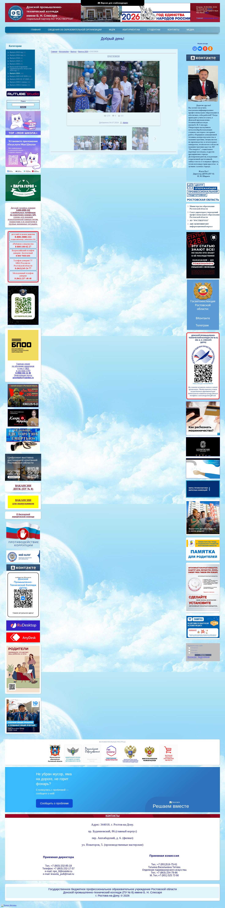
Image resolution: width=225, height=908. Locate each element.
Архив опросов (204, 657)
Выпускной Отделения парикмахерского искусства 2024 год (21, 68)
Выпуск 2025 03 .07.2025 (19, 79)
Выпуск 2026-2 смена (18, 85)
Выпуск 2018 (15, 58)
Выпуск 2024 (15, 73)
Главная (54, 51)
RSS (207, 12)
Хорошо (194, 650)
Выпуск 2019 (15, 61)
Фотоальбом (64, 51)
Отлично (194, 648)
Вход (216, 18)
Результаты (192, 657)
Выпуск (73, 51)
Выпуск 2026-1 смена (18, 82)
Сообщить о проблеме (54, 803)
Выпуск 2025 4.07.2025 (19, 76)
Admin (125, 123)
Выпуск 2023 (15, 64)
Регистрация (208, 18)
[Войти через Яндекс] (205, 48)
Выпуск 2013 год (16, 52)
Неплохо (194, 653)
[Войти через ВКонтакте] (200, 48)
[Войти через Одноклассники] (210, 48)
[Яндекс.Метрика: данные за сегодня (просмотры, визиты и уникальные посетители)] (8, 905)
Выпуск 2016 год (16, 55)
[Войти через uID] (194, 48)
